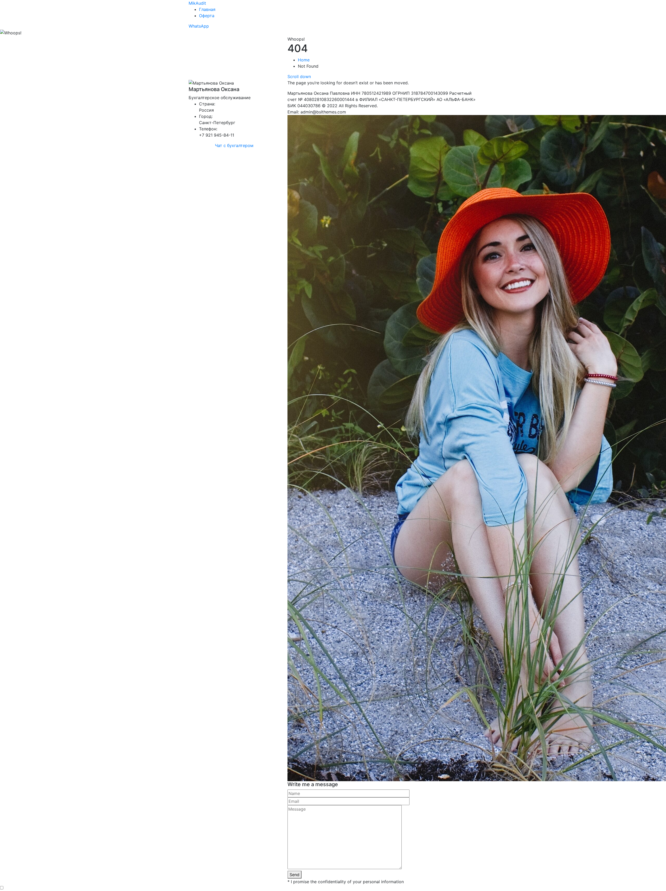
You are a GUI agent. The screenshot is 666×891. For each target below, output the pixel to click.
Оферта (206, 15)
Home (304, 59)
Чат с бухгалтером (234, 145)
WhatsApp (199, 26)
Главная (207, 9)
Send (294, 874)
